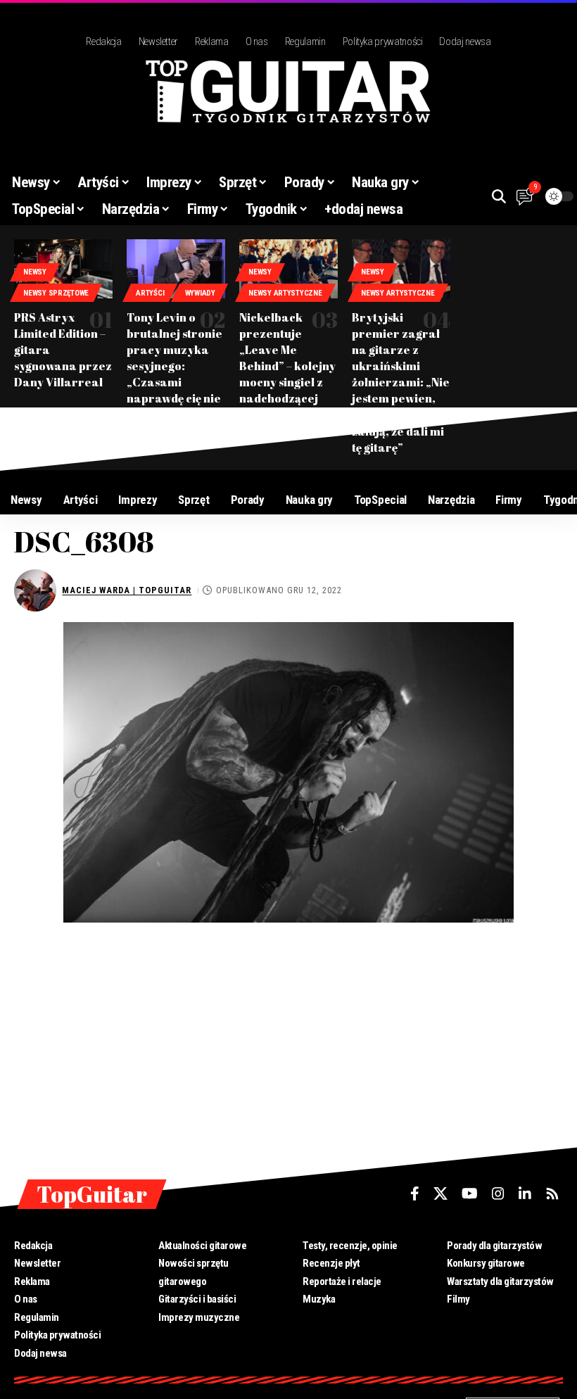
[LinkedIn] (525, 1193)
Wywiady (200, 293)
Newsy (34, 272)
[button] (499, 196)
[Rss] (552, 1193)
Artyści (150, 293)
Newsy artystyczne (285, 293)
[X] (440, 1193)
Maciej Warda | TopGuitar (126, 590)
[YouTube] (469, 1193)
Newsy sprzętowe (56, 293)
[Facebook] (415, 1193)
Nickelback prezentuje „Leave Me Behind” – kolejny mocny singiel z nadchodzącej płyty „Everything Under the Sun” (288, 374)
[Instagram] (498, 1193)
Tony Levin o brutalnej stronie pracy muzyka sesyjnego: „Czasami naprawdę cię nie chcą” (174, 366)
